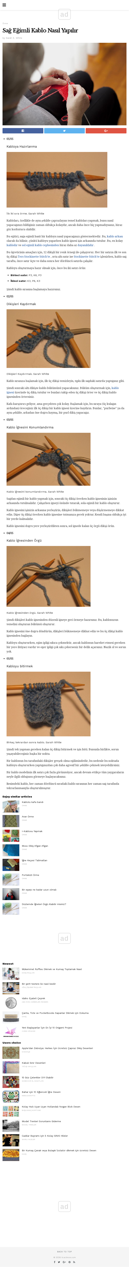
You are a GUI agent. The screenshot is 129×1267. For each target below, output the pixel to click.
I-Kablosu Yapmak (32, 831)
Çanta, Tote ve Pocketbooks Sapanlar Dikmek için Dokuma (55, 1013)
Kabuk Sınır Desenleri (34, 1062)
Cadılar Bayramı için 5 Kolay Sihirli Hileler (45, 1135)
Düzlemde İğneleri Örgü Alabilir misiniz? (44, 904)
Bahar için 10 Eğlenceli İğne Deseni (41, 1092)
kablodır (12, 245)
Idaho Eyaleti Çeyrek (33, 998)
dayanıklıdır (86, 245)
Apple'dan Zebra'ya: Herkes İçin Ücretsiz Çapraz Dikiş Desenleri (57, 1048)
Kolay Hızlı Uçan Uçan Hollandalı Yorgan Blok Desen (51, 1106)
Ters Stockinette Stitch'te (34, 256)
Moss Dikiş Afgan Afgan (35, 845)
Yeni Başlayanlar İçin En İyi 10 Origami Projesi (47, 1027)
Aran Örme (28, 816)
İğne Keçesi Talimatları (34, 860)
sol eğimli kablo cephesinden (40, 245)
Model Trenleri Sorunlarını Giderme (41, 1121)
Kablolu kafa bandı (32, 802)
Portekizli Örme (30, 875)
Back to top (64, 1252)
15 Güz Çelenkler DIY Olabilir (37, 1077)
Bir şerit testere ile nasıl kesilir (39, 983)
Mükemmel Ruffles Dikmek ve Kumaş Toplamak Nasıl (52, 969)
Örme (5, 23)
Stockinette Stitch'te (87, 256)
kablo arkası (115, 236)
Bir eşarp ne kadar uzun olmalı (39, 889)
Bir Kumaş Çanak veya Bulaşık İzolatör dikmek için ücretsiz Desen (59, 1150)
